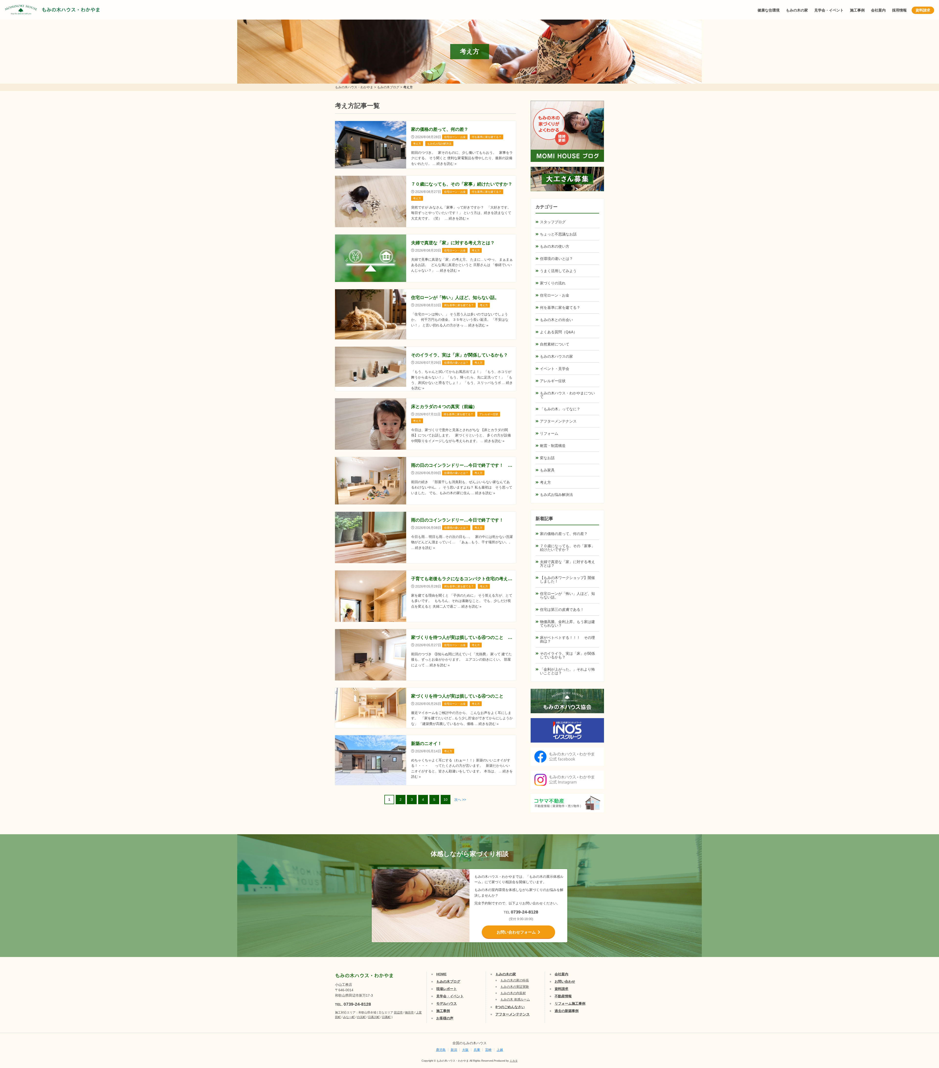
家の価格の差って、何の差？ (564, 534)
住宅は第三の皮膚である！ (562, 609)
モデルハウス (446, 1003)
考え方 (545, 482)
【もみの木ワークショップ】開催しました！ (567, 579)
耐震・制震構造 (553, 446)
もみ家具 (547, 470)
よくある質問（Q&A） (558, 332)
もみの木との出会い (556, 320)
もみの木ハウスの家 (556, 356)
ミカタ (514, 1060)
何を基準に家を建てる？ (560, 307)
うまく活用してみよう (558, 271)
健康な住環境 (769, 10)
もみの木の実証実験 (514, 987)
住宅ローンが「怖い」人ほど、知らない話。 (567, 595)
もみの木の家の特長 (514, 980)
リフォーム (549, 433)
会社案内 (878, 10)
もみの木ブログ (448, 981)
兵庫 (477, 1050)
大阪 (465, 1050)
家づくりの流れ (553, 283)
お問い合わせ (565, 981)
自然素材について (554, 344)
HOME (441, 974)
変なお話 (547, 458)
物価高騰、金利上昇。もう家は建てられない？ (567, 623)
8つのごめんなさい (510, 1007)
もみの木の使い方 (554, 246)
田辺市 (398, 1012)
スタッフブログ (553, 222)
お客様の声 (444, 1018)
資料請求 (923, 10)
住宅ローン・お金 (554, 295)
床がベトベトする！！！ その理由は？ (567, 639)
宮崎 (488, 1050)
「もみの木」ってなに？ (560, 409)
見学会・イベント (829, 10)
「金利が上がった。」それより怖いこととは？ (567, 671)
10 (445, 799)
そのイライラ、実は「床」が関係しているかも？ (567, 655)
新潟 (454, 1050)
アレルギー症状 (553, 381)
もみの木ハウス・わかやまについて (567, 395)
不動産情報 (563, 996)
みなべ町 (349, 1017)
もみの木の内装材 (513, 993)
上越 (500, 1050)
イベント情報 (920, 1008)
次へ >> (460, 799)
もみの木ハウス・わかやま (71, 9)
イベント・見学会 (554, 369)
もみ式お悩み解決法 (556, 494)
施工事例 (857, 10)
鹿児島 (441, 1050)
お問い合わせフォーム (516, 932)
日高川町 (374, 1017)
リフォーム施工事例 (570, 1003)
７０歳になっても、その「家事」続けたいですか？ (567, 548)
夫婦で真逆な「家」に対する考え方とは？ (567, 563)
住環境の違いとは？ (556, 258)
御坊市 (409, 1012)
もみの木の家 (797, 10)
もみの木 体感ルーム (515, 999)
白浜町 (361, 1017)
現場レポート (446, 989)
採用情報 (899, 10)
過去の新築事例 (567, 1011)
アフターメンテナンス (558, 421)
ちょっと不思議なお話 (558, 234)
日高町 (386, 1017)
